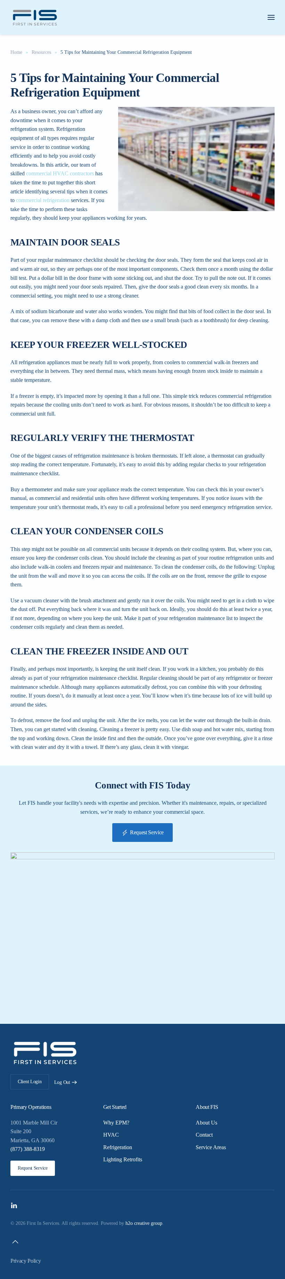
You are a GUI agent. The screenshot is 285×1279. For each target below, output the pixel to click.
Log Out (62, 1082)
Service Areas (211, 1147)
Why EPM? (116, 1123)
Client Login (30, 1081)
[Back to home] (34, 17)
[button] (271, 17)
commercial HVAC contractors (60, 173)
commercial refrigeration (43, 200)
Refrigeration (117, 1147)
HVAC (111, 1135)
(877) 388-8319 (27, 1149)
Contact (204, 1135)
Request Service (147, 832)
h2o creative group (143, 1223)
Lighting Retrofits (122, 1159)
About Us (206, 1123)
